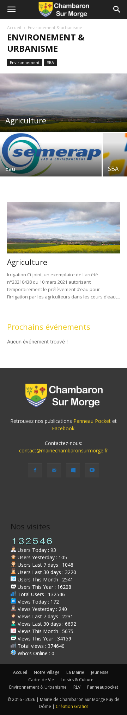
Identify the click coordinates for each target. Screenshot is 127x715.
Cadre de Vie (41, 680)
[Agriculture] (63, 102)
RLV (76, 687)
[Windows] (73, 470)
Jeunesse (100, 672)
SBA (50, 62)
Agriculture (27, 262)
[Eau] (51, 156)
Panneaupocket (102, 687)
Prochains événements (48, 326)
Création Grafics (72, 706)
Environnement (25, 62)
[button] (11, 9)
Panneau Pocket (92, 421)
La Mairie (75, 672)
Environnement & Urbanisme (38, 687)
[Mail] (54, 470)
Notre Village (47, 672)
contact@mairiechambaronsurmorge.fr (63, 450)
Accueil (14, 28)
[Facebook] (35, 470)
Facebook (63, 428)
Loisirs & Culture (77, 680)
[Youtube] (92, 470)
